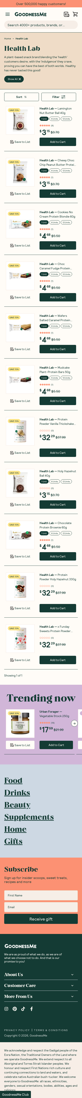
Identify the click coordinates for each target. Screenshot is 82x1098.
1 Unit (44, 118)
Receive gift (41, 918)
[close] (20, 79)
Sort (19, 97)
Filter (56, 97)
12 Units (66, 118)
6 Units (54, 118)
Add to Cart (58, 141)
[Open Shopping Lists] (66, 14)
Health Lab (22, 38)
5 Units (54, 274)
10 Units (66, 274)
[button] (15, 1094)
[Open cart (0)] (75, 14)
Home (7, 38)
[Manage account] (7, 14)
